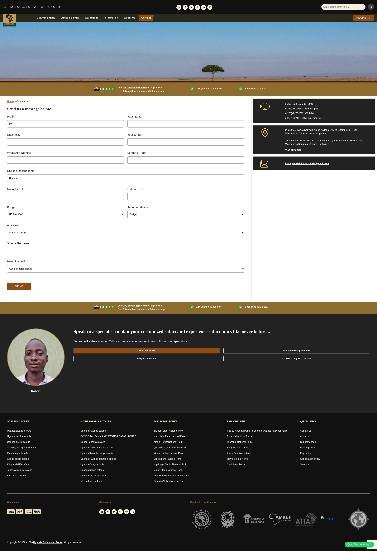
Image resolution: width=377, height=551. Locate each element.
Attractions (92, 17)
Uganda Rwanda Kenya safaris (96, 453)
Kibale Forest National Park (168, 442)
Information (111, 17)
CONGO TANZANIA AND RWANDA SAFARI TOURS (108, 436)
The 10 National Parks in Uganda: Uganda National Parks (257, 431)
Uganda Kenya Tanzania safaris (97, 447)
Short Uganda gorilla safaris (21, 447)
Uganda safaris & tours (19, 431)
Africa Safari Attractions (239, 453)
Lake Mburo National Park (167, 459)
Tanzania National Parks (240, 442)
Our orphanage (308, 442)
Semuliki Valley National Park (169, 481)
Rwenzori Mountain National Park (171, 475)
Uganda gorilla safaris (18, 442)
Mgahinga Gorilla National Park (170, 464)
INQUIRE (361, 17)
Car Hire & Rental (236, 464)
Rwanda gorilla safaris (18, 453)
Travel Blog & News (237, 459)
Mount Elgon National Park (168, 470)
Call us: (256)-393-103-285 (296, 358)
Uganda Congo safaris (92, 464)
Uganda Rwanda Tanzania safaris (98, 459)
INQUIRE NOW (147, 350)
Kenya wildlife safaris (18, 464)
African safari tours (17, 475)
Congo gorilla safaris (18, 459)
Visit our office (293, 150)
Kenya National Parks (238, 447)
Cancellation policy (310, 459)
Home (10, 101)
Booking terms (307, 447)
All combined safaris (91, 481)
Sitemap (304, 464)
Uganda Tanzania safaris (93, 475)
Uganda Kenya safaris (92, 470)
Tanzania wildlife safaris (19, 470)
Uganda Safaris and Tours (47, 542)
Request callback (146, 358)
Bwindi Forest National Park (168, 431)
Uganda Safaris (46, 17)
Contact (146, 17)
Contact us (305, 431)
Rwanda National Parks (239, 436)
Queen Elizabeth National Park (170, 447)
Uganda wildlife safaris (19, 436)
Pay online (305, 453)
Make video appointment (296, 350)
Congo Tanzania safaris (92, 442)
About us (304, 436)
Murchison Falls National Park (169, 436)
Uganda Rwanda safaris (93, 431)
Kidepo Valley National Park (168, 453)
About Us (129, 17)
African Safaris (70, 17)
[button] (359, 544)
